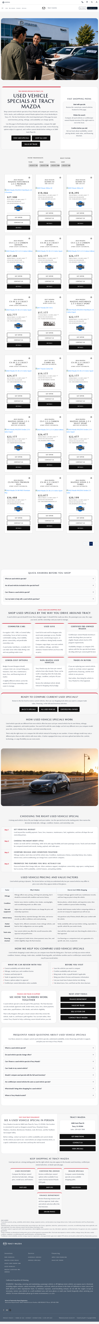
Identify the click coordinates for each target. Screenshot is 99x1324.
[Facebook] (3, 1310)
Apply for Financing (59, 1257)
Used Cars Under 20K (13, 1263)
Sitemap (28, 1317)
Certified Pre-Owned (69, 709)
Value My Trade (30, 144)
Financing (56, 1253)
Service (31, 1253)
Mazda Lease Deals (12, 1260)
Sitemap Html (37, 1317)
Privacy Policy (8, 1317)
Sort (63, 162)
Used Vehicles (10, 1266)
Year (30, 162)
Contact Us (77, 1143)
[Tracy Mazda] (44, 8)
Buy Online (82, 8)
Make (41, 162)
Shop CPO (49, 1187)
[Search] (92, 2)
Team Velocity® (70, 1317)
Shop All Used (41, 138)
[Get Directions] (87, 2)
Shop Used (23, 1187)
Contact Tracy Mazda (78, 1018)
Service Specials (34, 1260)
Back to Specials (28, 709)
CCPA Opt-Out (47, 1317)
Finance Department (78, 999)
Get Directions (77, 1136)
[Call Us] (83, 2)
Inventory (9, 1253)
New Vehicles (10, 1257)
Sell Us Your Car (78, 1011)
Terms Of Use (19, 1317)
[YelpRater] (10, 1310)
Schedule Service (92, 8)
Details (18, 227)
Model (52, 162)
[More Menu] (2, 8)
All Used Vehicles (48, 709)
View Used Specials (21, 138)
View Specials (77, 1149)
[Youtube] (7, 1310)
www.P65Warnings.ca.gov (45, 1293)
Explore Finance (49, 1211)
